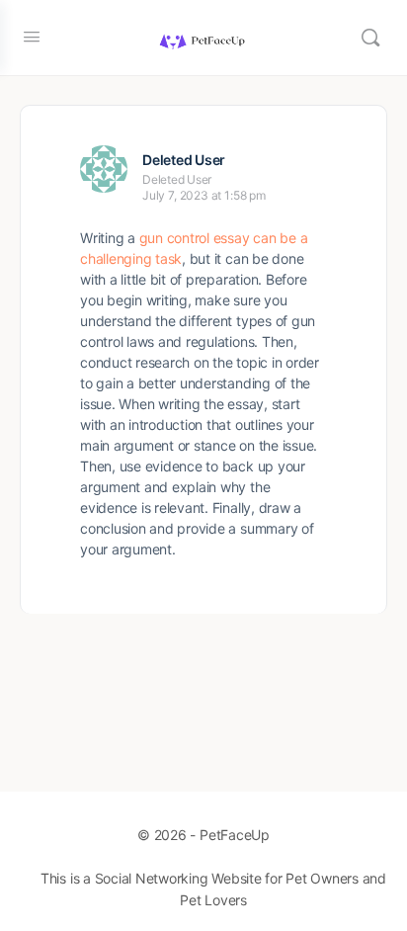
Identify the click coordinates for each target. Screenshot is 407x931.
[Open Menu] (31, 36)
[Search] (370, 37)
